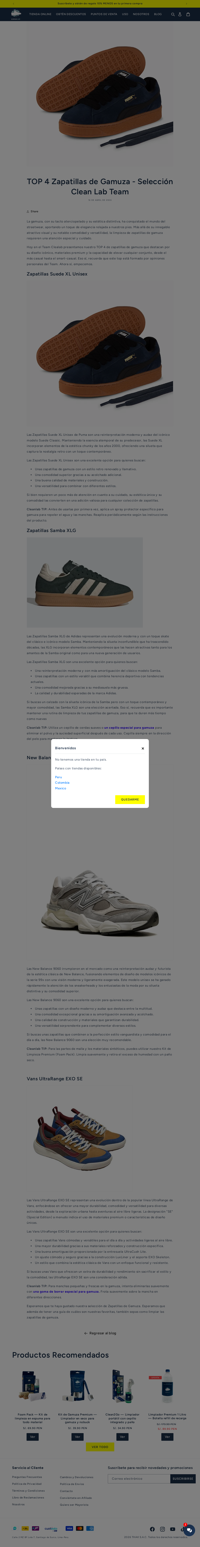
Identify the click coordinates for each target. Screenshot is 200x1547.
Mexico (60, 788)
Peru (58, 777)
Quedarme (130, 799)
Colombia (62, 782)
